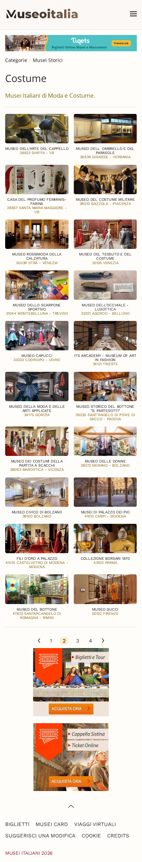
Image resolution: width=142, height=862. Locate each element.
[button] (133, 14)
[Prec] (39, 641)
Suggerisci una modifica (40, 836)
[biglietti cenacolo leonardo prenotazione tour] (71, 681)
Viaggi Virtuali (95, 824)
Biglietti (17, 824)
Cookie (91, 836)
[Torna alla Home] (42, 14)
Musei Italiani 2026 (29, 853)
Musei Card (52, 824)
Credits (118, 836)
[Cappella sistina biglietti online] (71, 756)
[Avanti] (103, 641)
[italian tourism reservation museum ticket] (71, 43)
